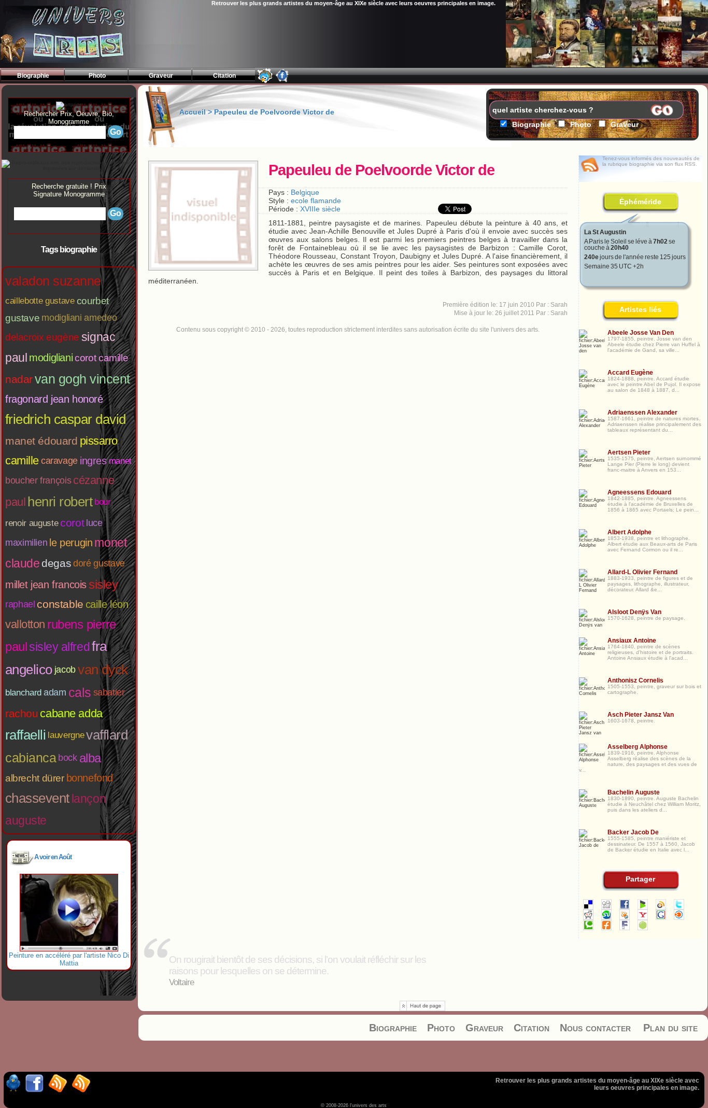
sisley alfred (59, 647)
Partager (640, 879)
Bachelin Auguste (633, 792)
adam (55, 692)
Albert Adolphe (629, 532)
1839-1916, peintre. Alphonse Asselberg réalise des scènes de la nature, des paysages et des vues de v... (638, 761)
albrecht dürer (34, 778)
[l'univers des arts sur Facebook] (282, 80)
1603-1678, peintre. (631, 720)
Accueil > (196, 112)
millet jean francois (46, 584)
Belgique (305, 192)
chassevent (37, 798)
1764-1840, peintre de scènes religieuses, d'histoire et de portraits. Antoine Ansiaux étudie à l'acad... (650, 652)
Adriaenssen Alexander (642, 412)
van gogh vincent (82, 379)
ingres (93, 460)
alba (90, 758)
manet (120, 461)
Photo (441, 1027)
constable (60, 604)
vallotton (25, 624)
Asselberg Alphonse (637, 747)
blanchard (23, 693)
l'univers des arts (70, 34)
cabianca (30, 757)
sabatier (109, 692)
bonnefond (89, 778)
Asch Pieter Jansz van (640, 715)
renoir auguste (31, 523)
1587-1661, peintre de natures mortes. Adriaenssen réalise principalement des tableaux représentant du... (654, 424)
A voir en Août (53, 857)
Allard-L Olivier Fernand (642, 572)
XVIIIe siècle (320, 209)
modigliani (51, 357)
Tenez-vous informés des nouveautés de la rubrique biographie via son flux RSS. (651, 161)
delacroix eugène (42, 337)
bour (102, 502)
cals (79, 692)
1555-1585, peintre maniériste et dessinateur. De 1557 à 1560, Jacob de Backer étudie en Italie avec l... (651, 844)
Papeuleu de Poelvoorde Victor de (274, 112)
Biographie (393, 1027)
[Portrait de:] (203, 265)
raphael (20, 604)
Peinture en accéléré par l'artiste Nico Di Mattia (69, 959)
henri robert (59, 501)
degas (56, 563)
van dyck (103, 669)
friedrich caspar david (65, 419)
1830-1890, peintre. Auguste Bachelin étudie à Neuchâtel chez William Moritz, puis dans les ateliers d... (654, 804)
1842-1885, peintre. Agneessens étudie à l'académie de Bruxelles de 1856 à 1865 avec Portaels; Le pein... (653, 504)
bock (67, 757)
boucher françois (38, 480)
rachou (21, 713)
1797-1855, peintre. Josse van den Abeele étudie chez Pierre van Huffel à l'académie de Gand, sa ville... (653, 344)
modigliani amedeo (79, 317)
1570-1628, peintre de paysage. (646, 618)
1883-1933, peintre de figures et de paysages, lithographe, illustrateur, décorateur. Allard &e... (650, 583)
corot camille (101, 357)
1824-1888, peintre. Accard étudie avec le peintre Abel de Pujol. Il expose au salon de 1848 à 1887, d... (654, 384)
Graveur (484, 1027)
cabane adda (71, 713)
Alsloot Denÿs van (634, 612)
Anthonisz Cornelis (635, 680)
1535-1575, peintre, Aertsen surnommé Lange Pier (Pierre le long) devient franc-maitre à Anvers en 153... (654, 464)
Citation (531, 1027)
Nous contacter (595, 1027)
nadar (19, 379)
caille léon (107, 604)
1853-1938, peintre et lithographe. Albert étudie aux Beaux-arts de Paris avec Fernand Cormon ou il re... (652, 543)
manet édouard (41, 441)
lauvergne (66, 735)
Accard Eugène (630, 373)
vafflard (107, 735)
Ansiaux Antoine (631, 640)
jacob (65, 669)
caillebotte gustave (40, 301)
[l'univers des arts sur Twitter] (265, 80)
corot (72, 523)
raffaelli (25, 735)
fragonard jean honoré (54, 399)
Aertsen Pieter (628, 452)
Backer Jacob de (633, 832)
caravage (59, 461)
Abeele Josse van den (640, 333)
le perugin (70, 542)
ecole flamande (316, 200)
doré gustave (99, 563)
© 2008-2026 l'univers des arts (354, 1105)
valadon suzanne (53, 281)
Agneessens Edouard (639, 492)
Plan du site (670, 1027)
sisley (103, 584)
